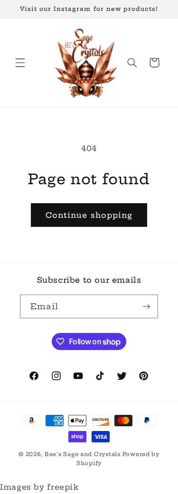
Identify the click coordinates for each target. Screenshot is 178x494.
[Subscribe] (147, 306)
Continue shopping (89, 215)
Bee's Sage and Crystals (83, 454)
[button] (20, 62)
